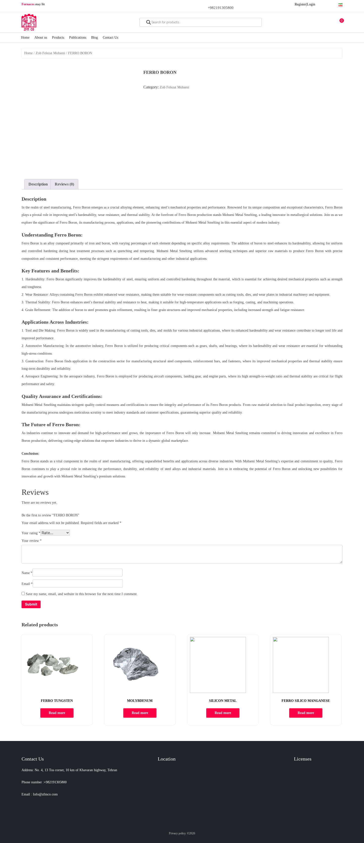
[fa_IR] (340, 4)
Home (25, 37)
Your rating (31, 533)
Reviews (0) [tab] (64, 184)
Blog (94, 37)
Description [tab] (38, 184)
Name (27, 573)
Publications (77, 37)
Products (58, 37)
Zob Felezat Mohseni (50, 53)
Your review (32, 541)
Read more (57, 713)
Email (27, 584)
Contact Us (110, 37)
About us (40, 37)
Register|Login (305, 4)
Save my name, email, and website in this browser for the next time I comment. (82, 594)
